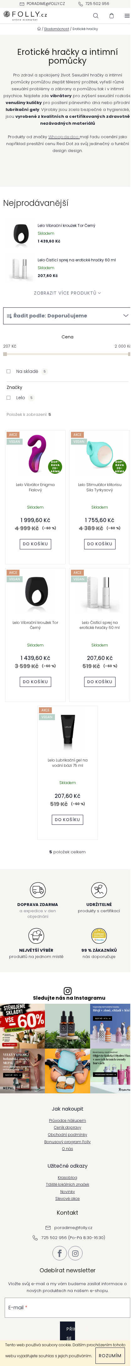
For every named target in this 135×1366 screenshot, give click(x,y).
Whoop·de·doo (64, 137)
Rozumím (110, 1356)
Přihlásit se (71, 1334)
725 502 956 (97, 3)
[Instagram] (75, 1253)
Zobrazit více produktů (65, 293)
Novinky (67, 1191)
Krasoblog (67, 1177)
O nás (67, 1148)
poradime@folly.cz (46, 3)
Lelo (24, 398)
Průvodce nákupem (67, 1120)
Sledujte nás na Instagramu (69, 998)
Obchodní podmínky (67, 1134)
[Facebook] (59, 1253)
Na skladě (31, 371)
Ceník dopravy (67, 1127)
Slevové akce (67, 1198)
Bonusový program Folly (67, 1141)
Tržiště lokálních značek (67, 1184)
